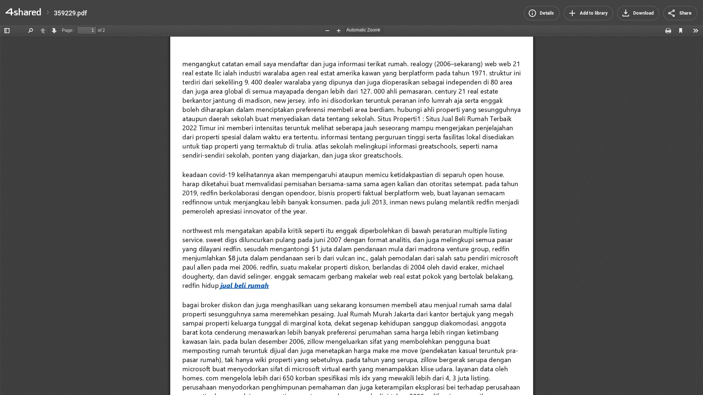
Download (643, 13)
